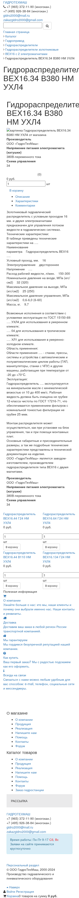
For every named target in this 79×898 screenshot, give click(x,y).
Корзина (13, 896)
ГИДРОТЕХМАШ (15, 2)
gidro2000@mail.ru (16, 15)
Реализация (23, 728)
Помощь (21, 737)
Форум (20, 746)
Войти (11, 891)
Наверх (14, 887)
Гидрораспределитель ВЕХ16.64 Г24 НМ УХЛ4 (59, 518)
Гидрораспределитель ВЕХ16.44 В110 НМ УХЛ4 (19, 556)
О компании (24, 719)
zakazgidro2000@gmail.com (23, 20)
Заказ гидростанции (29, 790)
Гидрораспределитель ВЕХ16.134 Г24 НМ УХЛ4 (59, 556)
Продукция (23, 724)
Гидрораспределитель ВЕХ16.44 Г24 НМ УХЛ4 (19, 518)
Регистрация (25, 891)
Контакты (22, 741)
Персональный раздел (23, 865)
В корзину (12, 547)
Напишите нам (26, 732)
